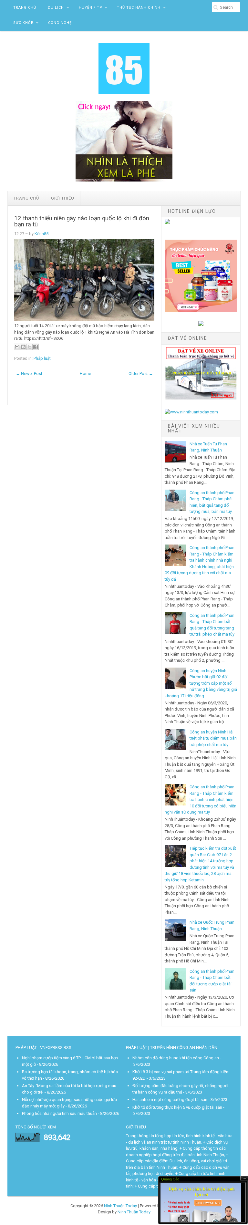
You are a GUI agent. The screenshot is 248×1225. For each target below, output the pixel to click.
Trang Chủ (24, 7)
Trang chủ (26, 198)
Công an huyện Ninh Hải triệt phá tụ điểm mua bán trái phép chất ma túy (213, 738)
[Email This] (17, 347)
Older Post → (141, 373)
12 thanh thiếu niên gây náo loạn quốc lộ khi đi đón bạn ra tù (81, 221)
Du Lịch (56, 7)
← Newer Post (29, 373)
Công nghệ (60, 23)
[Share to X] (29, 347)
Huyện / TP (90, 7)
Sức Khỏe (23, 23)
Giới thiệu (62, 198)
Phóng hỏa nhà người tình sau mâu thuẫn (59, 1113)
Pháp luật (42, 358)
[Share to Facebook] (35, 347)
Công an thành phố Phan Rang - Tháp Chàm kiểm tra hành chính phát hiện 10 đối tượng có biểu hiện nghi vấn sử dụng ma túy (200, 799)
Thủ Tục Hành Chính (138, 7)
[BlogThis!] (23, 347)
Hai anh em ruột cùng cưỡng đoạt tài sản (169, 1099)
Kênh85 (41, 233)
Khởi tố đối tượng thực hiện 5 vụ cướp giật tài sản (177, 1107)
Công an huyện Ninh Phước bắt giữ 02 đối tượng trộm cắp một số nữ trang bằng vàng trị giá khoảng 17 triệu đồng (201, 683)
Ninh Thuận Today (120, 1205)
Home (85, 373)
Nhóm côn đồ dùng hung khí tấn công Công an (175, 1057)
